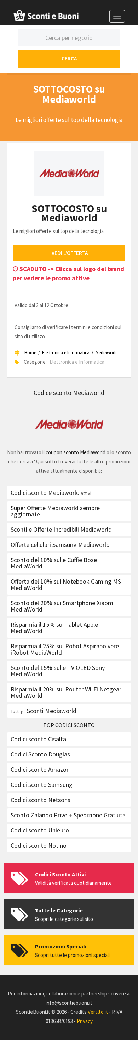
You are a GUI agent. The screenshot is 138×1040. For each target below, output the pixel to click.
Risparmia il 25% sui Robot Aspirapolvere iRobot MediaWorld (65, 649)
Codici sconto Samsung (42, 785)
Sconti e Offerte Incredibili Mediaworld (61, 529)
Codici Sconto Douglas (40, 754)
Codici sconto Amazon (40, 769)
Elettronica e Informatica (66, 353)
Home (30, 353)
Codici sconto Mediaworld (45, 493)
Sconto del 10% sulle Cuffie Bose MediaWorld (54, 563)
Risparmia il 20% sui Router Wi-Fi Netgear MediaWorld (66, 692)
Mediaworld (107, 353)
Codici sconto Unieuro (40, 830)
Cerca (69, 58)
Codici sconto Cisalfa (38, 739)
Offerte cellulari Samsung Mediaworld (60, 545)
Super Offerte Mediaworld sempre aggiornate (55, 511)
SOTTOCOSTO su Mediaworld (69, 212)
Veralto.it (98, 1012)
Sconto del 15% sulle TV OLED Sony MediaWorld (58, 671)
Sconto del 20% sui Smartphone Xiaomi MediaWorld (63, 606)
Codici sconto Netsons (40, 800)
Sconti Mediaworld (51, 711)
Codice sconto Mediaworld (69, 392)
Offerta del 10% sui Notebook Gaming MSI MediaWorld (67, 584)
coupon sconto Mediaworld (75, 452)
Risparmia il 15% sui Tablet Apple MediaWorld (54, 627)
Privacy (85, 1021)
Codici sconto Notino (39, 845)
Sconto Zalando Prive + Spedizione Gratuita (68, 815)
